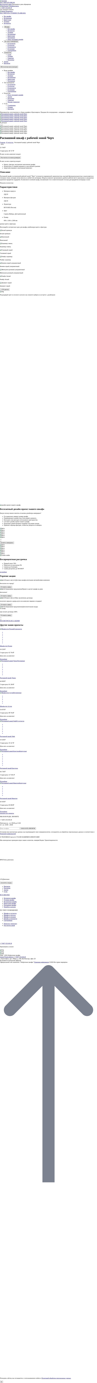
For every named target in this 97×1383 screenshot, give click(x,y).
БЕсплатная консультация (9, 67)
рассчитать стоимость (8, 1369)
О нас (9, 54)
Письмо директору (14, 102)
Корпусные (7, 20)
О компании (12, 105)
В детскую (11, 45)
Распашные (11, 37)
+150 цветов (5, 289)
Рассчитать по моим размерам (10, 157)
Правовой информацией (8, 834)
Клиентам (8, 52)
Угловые (6, 21)
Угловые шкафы (9, 900)
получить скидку (6, 883)
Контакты (7, 63)
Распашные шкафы (10, 905)
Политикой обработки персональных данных (56, 1378)
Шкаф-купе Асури (6, 706)
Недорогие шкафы (10, 898)
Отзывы (10, 56)
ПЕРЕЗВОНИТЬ (26, 1195)
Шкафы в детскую (10, 915)
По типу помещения (11, 41)
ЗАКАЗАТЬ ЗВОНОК (28, 828)
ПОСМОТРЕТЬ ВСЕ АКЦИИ (10, 621)
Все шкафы (7, 16)
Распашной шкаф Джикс (8, 678)
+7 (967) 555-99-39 (6, 8)
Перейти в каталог (10, 907)
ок (1, 1382)
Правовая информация (41, 962)
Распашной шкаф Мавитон (8, 798)
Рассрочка (11, 60)
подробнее (3, 572)
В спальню (11, 49)
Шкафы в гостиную (10, 913)
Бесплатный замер (6, 4)
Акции (6, 61)
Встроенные (8, 18)
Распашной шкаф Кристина (9, 768)
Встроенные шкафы (10, 901)
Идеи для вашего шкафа (15, 39)
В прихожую (12, 47)
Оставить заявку (6, 587)
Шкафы (7, 27)
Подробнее (3, 659)
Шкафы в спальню (10, 917)
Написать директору (10, 923)
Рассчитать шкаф (9, 925)
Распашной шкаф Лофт (7, 736)
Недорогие (7, 23)
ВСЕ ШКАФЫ (5, 895)
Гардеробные (12, 50)
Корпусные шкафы (10, 903)
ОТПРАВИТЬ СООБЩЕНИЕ (10, 1328)
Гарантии (11, 58)
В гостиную (11, 43)
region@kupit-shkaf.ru (7, 957)
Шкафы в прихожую (10, 919)
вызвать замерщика (7, 542)
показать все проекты (7, 813)
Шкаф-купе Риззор (6, 646)
